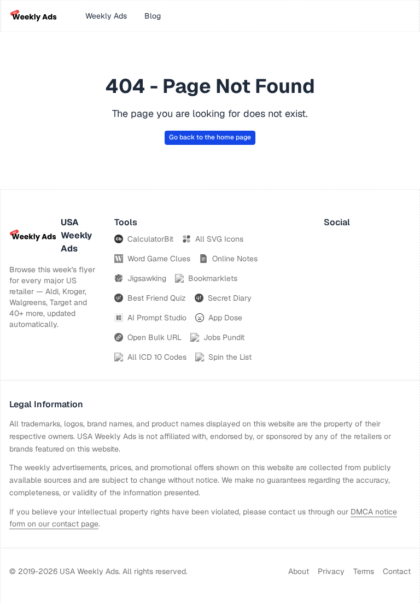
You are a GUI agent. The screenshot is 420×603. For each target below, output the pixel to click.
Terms (363, 571)
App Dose (225, 318)
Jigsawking (146, 278)
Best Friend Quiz (156, 298)
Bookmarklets (212, 278)
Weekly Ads (106, 16)
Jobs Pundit (223, 337)
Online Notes (235, 259)
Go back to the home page (210, 137)
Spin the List (230, 357)
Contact (397, 571)
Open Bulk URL (154, 337)
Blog (152, 16)
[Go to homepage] (33, 15)
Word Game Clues (158, 259)
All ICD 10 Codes (156, 357)
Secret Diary (230, 298)
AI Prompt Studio (156, 318)
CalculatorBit (150, 239)
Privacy (331, 571)
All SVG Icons (219, 239)
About (298, 571)
